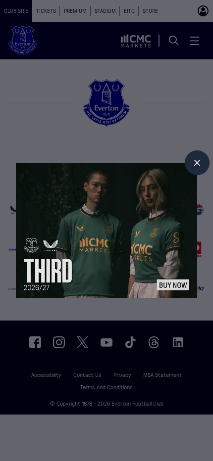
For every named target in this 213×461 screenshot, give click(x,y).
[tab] (197, 163)
